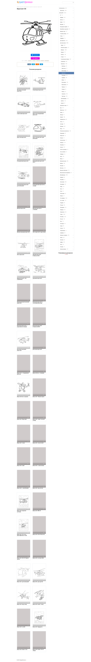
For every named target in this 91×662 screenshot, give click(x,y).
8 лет (34, 60)
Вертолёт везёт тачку (38, 604)
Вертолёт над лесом (38, 488)
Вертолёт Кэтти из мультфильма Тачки (22, 535)
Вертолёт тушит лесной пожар (39, 420)
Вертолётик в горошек (22, 396)
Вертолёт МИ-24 (37, 510)
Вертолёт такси (21, 443)
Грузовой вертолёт (37, 278)
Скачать (36, 58)
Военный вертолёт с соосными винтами (38, 302)
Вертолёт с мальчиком (38, 465)
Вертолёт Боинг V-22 (22, 649)
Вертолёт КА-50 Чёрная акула (23, 558)
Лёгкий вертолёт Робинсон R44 (37, 255)
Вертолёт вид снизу (22, 604)
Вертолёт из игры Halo (38, 558)
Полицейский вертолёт (22, 161)
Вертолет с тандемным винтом (23, 373)
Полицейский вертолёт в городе (39, 185)
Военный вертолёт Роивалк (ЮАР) (37, 326)
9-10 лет (47, 60)
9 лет (43, 60)
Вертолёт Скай (20, 465)
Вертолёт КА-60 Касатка (39, 534)
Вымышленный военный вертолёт (23, 302)
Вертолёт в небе (21, 626)
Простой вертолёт (21, 137)
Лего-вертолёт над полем (39, 232)
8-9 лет (38, 60)
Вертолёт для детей (38, 581)
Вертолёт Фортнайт (22, 419)
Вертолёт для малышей (23, 581)
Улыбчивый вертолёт (38, 90)
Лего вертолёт (20, 254)
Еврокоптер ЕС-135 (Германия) (21, 279)
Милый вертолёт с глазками (37, 209)
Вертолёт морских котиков (21, 511)
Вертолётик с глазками (38, 373)
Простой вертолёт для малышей (38, 138)
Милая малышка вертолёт (23, 232)
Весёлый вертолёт (37, 349)
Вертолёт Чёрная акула (38, 396)
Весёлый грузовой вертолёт (21, 350)
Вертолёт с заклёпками (23, 488)
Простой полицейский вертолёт (38, 114)
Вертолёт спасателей (38, 443)
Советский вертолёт (22, 113)
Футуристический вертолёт (21, 90)
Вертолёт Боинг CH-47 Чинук (38, 650)
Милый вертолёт (21, 208)
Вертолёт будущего (37, 626)
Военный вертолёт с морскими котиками (22, 326)
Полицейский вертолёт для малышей (22, 185)
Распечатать (36, 54)
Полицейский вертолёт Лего (38, 161)
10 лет (30, 60)
